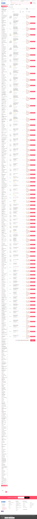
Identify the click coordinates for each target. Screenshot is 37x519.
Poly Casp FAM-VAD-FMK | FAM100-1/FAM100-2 (15, 164)
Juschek (2, 113)
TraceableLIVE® (3, 456)
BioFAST (2, 19)
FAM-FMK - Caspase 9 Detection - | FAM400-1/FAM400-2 (15, 149)
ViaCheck (3, 476)
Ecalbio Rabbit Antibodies (3, 141)
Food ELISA (3, 145)
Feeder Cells (3, 283)
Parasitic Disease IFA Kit (4, 150)
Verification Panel (3, 471)
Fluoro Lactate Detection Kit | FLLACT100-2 (15, 278)
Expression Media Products (3, 279)
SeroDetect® (3, 431)
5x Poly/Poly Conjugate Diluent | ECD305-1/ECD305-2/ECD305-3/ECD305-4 (16, 103)
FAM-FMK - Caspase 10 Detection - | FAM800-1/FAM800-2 (15, 129)
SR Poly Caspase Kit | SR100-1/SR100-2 (15, 124)
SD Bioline (3, 425)
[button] (4, 490)
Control (2, 247)
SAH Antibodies (3, 415)
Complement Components (4, 96)
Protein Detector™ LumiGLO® (3, 392)
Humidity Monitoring (4, 324)
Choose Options (32, 16)
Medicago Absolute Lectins (4, 114)
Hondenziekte (25, 509)
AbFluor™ (3, 163)
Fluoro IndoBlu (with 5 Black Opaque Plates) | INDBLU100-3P (16, 289)
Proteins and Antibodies (4, 397)
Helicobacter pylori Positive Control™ (3, 318)
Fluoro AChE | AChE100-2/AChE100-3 (16, 169)
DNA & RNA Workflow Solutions (4, 4)
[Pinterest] (1, 511)
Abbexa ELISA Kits (3, 161)
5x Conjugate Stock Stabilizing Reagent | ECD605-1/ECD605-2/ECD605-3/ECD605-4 (16, 89)
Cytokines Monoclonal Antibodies (4, 256)
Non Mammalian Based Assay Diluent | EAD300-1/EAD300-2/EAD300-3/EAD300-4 (16, 71)
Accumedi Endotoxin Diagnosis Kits (4, 174)
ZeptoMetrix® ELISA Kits (4, 481)
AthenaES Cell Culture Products (4, 193)
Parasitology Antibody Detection (4, 152)
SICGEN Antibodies (4, 432)
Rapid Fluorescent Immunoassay (3, 403)
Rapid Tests (3, 407)
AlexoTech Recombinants (4, 80)
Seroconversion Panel (4, 430)
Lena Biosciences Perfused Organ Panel (4, 346)
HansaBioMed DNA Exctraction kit (4, 305)
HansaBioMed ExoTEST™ (4, 311)
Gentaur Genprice (3, 41)
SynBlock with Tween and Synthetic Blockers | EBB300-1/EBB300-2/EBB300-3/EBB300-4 (16, 15)
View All (31, 507)
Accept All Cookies (11, 517)
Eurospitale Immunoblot (4, 33)
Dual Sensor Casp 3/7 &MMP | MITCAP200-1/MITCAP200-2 (15, 321)
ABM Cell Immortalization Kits (4, 165)
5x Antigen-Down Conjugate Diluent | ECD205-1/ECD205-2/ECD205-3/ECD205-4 (16, 110)
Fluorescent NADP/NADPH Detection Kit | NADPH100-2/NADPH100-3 (15, 239)
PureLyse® (3, 399)
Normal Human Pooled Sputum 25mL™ (4, 370)
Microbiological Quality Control (4, 59)
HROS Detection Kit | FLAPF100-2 (15, 251)
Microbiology (3, 354)
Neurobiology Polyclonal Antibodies (4, 366)
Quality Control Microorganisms (3, 64)
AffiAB (16, 510)
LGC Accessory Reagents (3, 350)
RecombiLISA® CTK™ (4, 413)
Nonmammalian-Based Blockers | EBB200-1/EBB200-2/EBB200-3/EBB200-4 (16, 21)
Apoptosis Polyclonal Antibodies (4, 187)
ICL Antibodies (3, 44)
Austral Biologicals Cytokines (4, 211)
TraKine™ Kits (3, 457)
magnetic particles (4, 52)
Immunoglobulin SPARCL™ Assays (4, 329)
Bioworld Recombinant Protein (4, 22)
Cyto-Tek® (3, 252)
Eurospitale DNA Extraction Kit (3, 29)
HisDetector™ (3, 320)
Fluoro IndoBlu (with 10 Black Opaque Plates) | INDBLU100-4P (16, 285)
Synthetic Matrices (3, 451)
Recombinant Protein (4, 414)
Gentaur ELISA (3, 292)
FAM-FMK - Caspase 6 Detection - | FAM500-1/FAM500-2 (15, 144)
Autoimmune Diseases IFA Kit (4, 135)
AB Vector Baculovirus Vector (4, 11)
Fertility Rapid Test (3, 284)
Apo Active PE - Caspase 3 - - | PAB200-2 (16, 181)
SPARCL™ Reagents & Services (4, 439)
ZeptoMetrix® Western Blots (4, 483)
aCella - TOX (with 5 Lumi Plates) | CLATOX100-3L (15, 212)
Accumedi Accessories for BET (4, 172)
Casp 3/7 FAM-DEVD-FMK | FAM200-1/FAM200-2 (15, 159)
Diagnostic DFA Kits (4, 258)
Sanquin (31, 502)
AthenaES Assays (3, 191)
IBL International (25, 507)
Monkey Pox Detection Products (4, 119)
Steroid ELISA (3, 156)
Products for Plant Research (3, 385)
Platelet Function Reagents (3, 379)
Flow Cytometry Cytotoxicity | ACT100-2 (16, 185)
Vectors (2, 469)
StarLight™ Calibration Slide (4, 444)
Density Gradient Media (4, 257)
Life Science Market (25, 502)
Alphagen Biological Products (4, 83)
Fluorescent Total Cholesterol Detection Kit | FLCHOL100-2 (15, 235)
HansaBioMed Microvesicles (3, 313)
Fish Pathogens (3, 285)
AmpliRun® (3, 181)
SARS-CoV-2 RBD (3, 424)
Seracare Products (3, 69)
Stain (2, 443)
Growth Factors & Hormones (3, 301)
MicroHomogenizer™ (4, 355)
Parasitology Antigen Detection (4, 155)
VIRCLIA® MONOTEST (4, 478)
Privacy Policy (11, 516)
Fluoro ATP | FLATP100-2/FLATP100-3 (15, 330)
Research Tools (3, 68)
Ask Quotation (12, 4)
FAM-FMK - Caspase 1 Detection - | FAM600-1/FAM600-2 (15, 139)
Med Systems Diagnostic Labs (4, 132)
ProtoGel (2, 398)
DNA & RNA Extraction (4, 264)
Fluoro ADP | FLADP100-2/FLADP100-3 (16, 335)
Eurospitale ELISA (3, 31)
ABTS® (2, 168)
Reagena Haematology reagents (4, 408)
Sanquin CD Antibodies (4, 153)
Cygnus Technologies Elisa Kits (4, 105)
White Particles (3, 78)
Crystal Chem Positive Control (4, 103)
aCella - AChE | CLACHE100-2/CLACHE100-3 (15, 230)
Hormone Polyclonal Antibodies (4, 323)
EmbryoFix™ (3, 270)
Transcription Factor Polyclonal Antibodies (4, 459)
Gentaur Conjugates (4, 291)
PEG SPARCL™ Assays (4, 375)
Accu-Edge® (3, 171)
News (19, 4)
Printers (2, 383)
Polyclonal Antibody (4, 381)
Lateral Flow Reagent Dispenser (4, 344)
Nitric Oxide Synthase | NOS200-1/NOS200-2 (16, 255)
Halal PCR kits (3, 302)
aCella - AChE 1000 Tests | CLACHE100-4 (15, 226)
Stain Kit (2, 73)
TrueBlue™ (3, 463)
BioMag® (3, 222)
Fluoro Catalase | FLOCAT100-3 (15, 263)
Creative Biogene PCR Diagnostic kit (4, 99)
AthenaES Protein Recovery (3, 194)
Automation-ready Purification (3, 17)
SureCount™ (3, 450)
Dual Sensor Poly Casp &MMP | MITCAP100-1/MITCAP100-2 (16, 326)
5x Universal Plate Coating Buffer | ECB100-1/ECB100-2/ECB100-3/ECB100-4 (15, 33)
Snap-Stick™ (3, 70)
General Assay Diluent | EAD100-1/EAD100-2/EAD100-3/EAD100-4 (16, 84)
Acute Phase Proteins (4, 79)
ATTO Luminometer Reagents (4, 201)
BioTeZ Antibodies (3, 223)
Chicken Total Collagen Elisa (4, 239)
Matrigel (2, 57)
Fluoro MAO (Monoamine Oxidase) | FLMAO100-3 (16, 271)
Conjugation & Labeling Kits (4, 245)
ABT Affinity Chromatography (3, 167)
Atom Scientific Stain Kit (4, 16)
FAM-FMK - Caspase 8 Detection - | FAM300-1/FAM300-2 (15, 154)
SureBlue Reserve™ (4, 449)
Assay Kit (3, 190)
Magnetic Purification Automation (4, 54)
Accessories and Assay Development (4, 170)
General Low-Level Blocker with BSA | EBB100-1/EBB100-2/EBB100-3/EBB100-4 (15, 27)
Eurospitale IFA (3, 32)
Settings (2, 517)
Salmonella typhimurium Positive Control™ (4, 418)
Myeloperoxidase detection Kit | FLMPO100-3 (15, 308)
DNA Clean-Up (3, 28)
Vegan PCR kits (3, 470)
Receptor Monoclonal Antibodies (4, 411)
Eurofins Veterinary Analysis (4, 275)
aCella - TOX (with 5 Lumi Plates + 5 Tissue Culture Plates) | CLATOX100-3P (15, 208)
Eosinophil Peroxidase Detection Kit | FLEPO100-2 (15, 312)
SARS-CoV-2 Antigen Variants (4, 421)
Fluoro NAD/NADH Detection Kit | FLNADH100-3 (15, 297)
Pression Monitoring (4, 382)
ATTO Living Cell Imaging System (4, 198)
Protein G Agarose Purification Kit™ (3, 394)
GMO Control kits (3, 293)
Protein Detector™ (3, 391)
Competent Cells (3, 244)
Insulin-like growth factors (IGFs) (4, 336)
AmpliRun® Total (3, 182)
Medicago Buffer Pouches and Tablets (4, 116)
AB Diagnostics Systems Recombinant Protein (4, 9)
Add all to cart (33, 340)
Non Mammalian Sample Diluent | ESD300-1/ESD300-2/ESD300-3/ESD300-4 (15, 46)
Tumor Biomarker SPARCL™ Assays (3, 465)
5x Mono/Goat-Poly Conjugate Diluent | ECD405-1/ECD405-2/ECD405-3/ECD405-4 (16, 96)
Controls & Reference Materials (4, 248)
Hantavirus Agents (4, 316)
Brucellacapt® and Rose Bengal (4, 226)
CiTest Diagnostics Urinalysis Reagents (4, 92)
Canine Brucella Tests (4, 91)
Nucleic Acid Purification (4, 60)
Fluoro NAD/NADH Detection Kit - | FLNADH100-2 (15, 301)
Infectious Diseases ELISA (4, 148)
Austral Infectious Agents (4, 216)
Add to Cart (32, 174)
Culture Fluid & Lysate (4, 250)
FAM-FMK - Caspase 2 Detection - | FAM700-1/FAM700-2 (15, 134)
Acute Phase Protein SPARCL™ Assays (4, 178)
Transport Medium (3, 462)
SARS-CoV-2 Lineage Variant (4, 423)
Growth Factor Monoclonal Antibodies (4, 297)
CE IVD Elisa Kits (3, 235)
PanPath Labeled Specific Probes (3, 121)
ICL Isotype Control (4, 46)
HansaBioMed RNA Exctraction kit (3, 315)
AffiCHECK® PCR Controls (4, 15)
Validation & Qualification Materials (4, 467)
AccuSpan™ (3, 177)
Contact (16, 4)
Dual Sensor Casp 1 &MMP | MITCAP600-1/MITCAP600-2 (15, 316)
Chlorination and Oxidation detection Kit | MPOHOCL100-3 (16, 305)
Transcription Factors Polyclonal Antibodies (4, 460)
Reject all (6, 517)
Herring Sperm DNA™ (4, 319)
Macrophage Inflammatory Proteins (4, 352)
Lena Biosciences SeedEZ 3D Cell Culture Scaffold (4, 348)
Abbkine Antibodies (4, 162)
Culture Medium (3, 251)
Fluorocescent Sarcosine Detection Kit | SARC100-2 (15, 281)
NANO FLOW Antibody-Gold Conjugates (4, 363)
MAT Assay (3, 353)
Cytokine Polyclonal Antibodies (4, 254)
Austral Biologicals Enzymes (4, 213)
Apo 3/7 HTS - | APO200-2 (15, 200)
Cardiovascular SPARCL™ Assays (4, 234)
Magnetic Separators (4, 55)
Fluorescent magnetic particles (4, 38)
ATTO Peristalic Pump (4, 204)
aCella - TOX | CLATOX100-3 (14, 215)
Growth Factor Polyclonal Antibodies (4, 299)
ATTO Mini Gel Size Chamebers (4, 203)
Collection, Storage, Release (4, 25)
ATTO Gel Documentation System (4, 196)
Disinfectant (3, 263)
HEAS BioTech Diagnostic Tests (4, 42)
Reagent (2, 410)
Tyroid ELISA (3, 127)
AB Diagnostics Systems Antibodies (4, 7)
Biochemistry (3, 221)
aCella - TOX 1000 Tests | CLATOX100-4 (16, 204)
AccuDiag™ (17, 509)
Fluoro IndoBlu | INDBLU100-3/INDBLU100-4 (15, 293)
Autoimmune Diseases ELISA (4, 86)
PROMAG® (3, 386)
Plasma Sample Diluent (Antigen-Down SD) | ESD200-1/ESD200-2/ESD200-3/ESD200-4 (16, 53)
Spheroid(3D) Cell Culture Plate (4, 72)
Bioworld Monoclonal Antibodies (4, 20)
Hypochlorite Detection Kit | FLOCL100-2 (16, 244)
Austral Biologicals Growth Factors (4, 215)
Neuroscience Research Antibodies (4, 368)
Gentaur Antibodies (4, 290)
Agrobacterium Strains (4, 180)
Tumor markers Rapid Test (4, 466)
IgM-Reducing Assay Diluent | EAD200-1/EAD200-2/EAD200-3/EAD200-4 (15, 78)
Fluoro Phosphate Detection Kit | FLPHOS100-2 (15, 274)
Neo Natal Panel (3, 149)
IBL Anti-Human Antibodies (3, 146)
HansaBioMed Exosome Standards (4, 310)
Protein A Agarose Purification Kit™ (3, 388)
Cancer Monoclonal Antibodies (4, 230)
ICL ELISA (3, 45)
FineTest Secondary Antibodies (4, 109)
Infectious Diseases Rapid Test (4, 334)
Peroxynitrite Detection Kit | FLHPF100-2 (16, 247)
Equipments (3, 272)
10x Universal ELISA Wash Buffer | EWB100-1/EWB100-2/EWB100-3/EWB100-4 (16, 39)
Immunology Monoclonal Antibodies (4, 332)
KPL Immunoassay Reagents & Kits (4, 341)
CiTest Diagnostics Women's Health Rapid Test (4, 95)
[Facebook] (3, 511)
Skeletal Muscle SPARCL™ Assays (4, 436)
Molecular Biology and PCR (4, 359)
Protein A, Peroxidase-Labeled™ (4, 389)
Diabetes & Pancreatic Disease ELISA (4, 139)
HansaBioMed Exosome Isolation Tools (4, 308)
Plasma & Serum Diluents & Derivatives (4, 378)
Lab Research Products (4, 51)
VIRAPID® (3, 477)
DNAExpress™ (3, 265)
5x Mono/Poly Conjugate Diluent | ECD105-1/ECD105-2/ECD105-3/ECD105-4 (15, 118)
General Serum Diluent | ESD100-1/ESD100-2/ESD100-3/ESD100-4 (16, 59)
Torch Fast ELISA (3, 126)
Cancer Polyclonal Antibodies (3, 232)
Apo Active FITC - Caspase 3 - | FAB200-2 (16, 177)
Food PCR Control (3, 286)
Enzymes (3, 271)
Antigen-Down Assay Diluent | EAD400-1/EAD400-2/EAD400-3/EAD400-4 (15, 64)
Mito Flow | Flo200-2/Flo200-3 (15, 189)
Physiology (3, 376)
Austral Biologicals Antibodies (4, 209)
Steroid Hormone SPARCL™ (3, 446)
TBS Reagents (3, 125)
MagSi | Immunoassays (4, 56)
